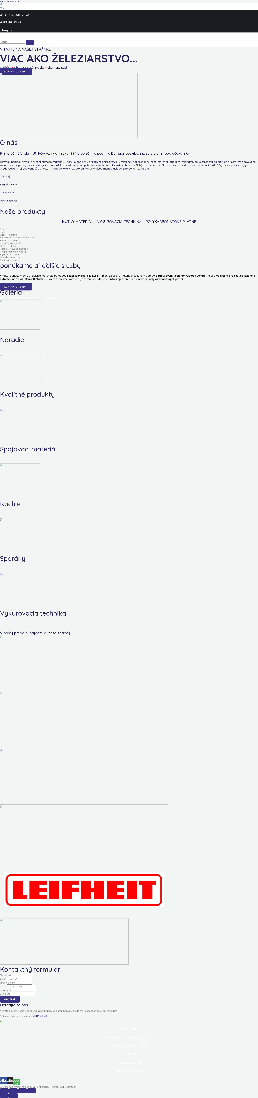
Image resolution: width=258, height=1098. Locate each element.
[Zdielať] (13, 1090)
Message (5, 990)
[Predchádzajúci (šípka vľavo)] (4, 1095)
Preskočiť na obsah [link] (9, 1)
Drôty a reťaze (8, 246)
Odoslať (9, 999)
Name (4, 975)
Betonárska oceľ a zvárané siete (17, 237)
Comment (5, 993)
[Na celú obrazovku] (22, 1090)
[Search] (30, 42)
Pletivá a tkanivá (9, 240)
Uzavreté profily (8, 234)
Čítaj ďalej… (5, 176)
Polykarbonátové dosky (13, 251)
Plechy (3, 229)
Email (3, 982)
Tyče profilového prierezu (14, 248)
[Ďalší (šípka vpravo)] (13, 1095)
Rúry (2, 231)
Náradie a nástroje (10, 257)
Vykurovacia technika (11, 254)
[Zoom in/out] (31, 1090)
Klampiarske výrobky (11, 243)
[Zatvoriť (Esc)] (4, 1090)
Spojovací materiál (10, 260)
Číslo (3, 978)
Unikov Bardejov (8, 6)
